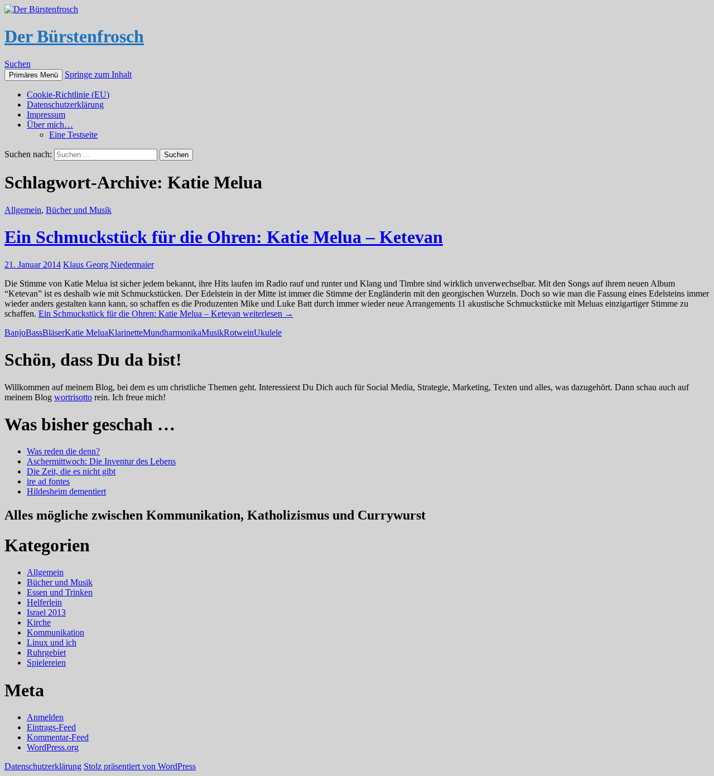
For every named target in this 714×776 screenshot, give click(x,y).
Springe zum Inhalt (98, 74)
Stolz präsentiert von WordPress (140, 766)
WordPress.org (53, 747)
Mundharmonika (172, 332)
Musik (212, 332)
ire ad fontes (48, 481)
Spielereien (46, 662)
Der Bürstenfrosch (74, 36)
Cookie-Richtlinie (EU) (68, 94)
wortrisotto (73, 397)
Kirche (39, 622)
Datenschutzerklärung (65, 104)
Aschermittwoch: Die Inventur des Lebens (101, 461)
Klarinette (125, 332)
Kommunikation (55, 632)
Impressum (46, 114)
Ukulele (268, 332)
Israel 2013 (46, 612)
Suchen (17, 64)
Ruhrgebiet (46, 652)
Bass (34, 332)
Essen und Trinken (60, 592)
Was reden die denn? (63, 451)
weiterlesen (165, 313)
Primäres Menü (33, 75)
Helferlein (44, 602)
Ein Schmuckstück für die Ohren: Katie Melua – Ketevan (223, 237)
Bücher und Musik (79, 210)
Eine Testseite (73, 134)
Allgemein (22, 210)
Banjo (15, 332)
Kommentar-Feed (58, 737)
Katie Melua (86, 332)
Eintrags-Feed (51, 727)
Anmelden (45, 717)
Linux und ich (51, 642)
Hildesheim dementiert (66, 491)
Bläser (53, 332)
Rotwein (239, 332)
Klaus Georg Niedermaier (108, 264)
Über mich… (50, 124)
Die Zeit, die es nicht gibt (71, 471)
